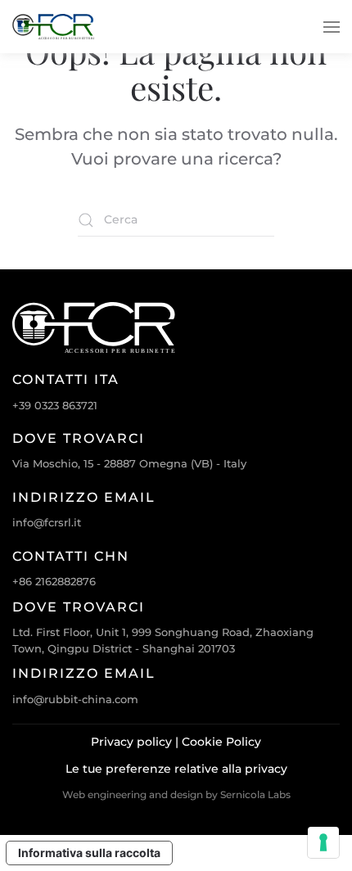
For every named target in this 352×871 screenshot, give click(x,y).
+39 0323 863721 (54, 405)
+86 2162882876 (54, 581)
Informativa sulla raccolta (89, 853)
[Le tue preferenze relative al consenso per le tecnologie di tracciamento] (323, 842)
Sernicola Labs (255, 794)
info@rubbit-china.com (75, 699)
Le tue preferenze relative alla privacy (176, 768)
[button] (331, 26)
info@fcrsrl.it (46, 522)
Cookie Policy (221, 741)
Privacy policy (131, 741)
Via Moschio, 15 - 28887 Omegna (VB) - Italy (129, 463)
